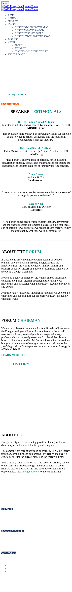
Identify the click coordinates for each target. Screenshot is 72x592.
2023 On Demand (16, 54)
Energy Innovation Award (29, 30)
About (11, 42)
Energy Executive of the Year (31, 27)
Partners (13, 39)
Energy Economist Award (29, 33)
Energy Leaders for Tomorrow (32, 36)
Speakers (13, 21)
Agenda (12, 18)
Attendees (20, 48)
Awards (12, 24)
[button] (10, 104)
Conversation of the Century (31, 51)
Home (11, 15)
